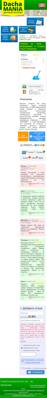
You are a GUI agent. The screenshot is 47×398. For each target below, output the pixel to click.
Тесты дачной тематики (5, 29)
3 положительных (32, 60)
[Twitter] (38, 145)
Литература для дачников (23, 29)
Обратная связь (6, 385)
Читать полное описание (28, 129)
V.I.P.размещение (23, 136)
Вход (44, 37)
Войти (26, 317)
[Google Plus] (43, 145)
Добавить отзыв (29, 67)
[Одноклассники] (41, 145)
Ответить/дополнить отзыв (36, 183)
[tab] (24, 152)
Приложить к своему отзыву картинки (34, 361)
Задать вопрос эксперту (5, 37)
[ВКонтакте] (35, 145)
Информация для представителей (39, 136)
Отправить (37, 372)
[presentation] (24, 152)
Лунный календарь (31, 22)
